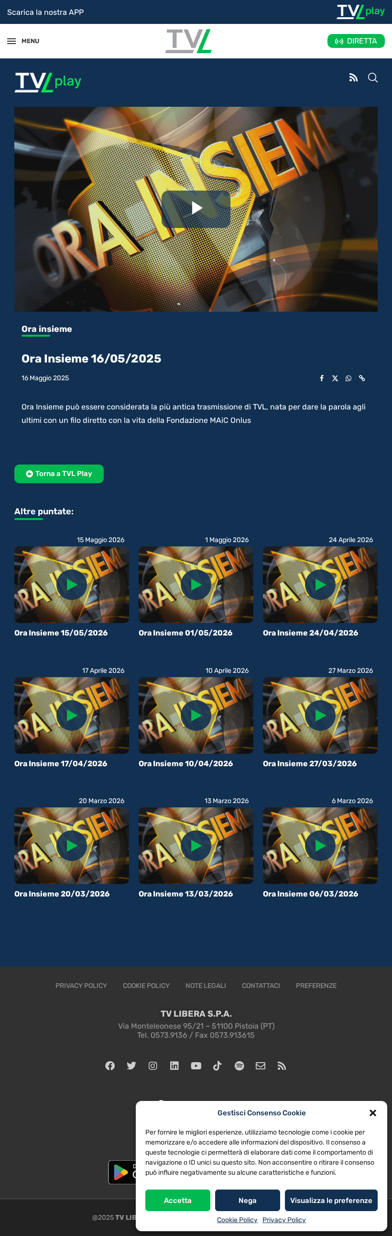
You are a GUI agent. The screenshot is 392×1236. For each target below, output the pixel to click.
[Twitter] (131, 1066)
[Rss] (282, 1066)
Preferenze (316, 986)
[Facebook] (110, 1066)
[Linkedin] (174, 1066)
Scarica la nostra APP (45, 12)
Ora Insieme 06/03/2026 (310, 893)
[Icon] (71, 584)
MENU (26, 41)
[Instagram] (153, 1066)
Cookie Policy (237, 1220)
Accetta (178, 1200)
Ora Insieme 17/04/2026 (60, 763)
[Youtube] (196, 1066)
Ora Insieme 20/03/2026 (61, 893)
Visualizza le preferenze (331, 1200)
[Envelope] (260, 1066)
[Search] (373, 78)
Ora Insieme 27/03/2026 (310, 763)
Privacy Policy (284, 1220)
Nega (248, 1200)
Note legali (205, 986)
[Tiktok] (217, 1066)
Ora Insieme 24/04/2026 (310, 632)
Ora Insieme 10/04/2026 (186, 763)
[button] (373, 1113)
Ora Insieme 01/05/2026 (185, 632)
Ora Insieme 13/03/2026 (186, 893)
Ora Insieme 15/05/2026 (61, 632)
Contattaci (261, 986)
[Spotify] (239, 1066)
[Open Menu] (11, 41)
